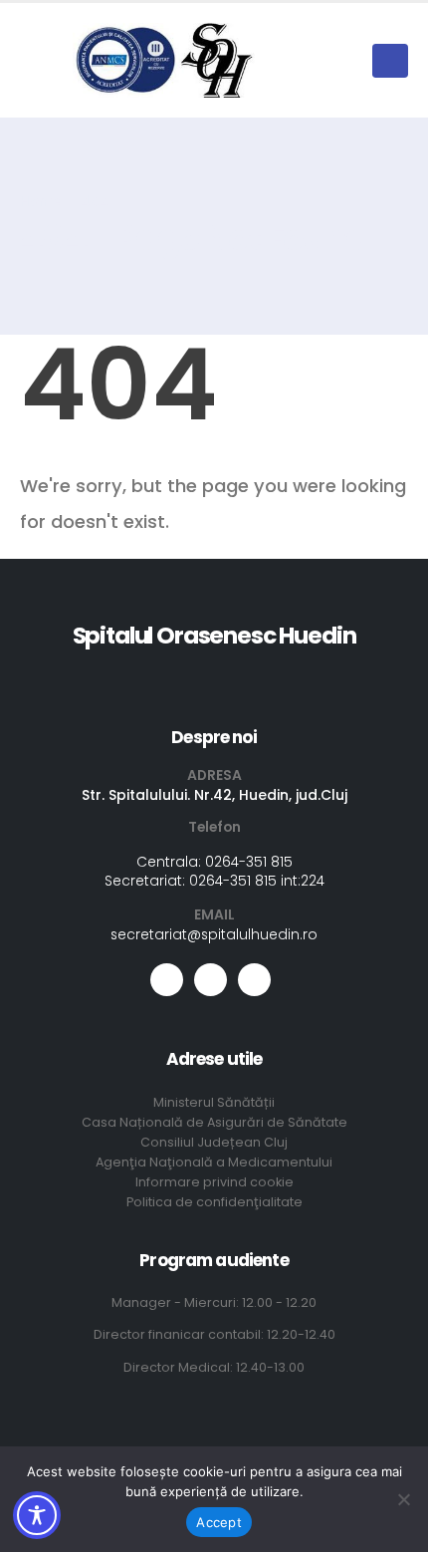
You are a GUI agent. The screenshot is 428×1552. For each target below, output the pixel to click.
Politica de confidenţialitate (214, 1201)
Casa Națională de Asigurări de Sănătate (214, 1122)
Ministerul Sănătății (214, 1102)
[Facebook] (166, 979)
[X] (210, 979)
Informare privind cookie (214, 1181)
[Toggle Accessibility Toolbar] (37, 1515)
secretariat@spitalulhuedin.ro (214, 934)
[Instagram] (254, 979)
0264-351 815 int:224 (256, 881)
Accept (219, 1522)
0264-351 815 (249, 862)
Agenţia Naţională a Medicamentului (214, 1162)
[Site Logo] (164, 60)
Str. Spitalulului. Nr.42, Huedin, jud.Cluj (214, 795)
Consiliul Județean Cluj (214, 1142)
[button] (343, 61)
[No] (403, 1499)
